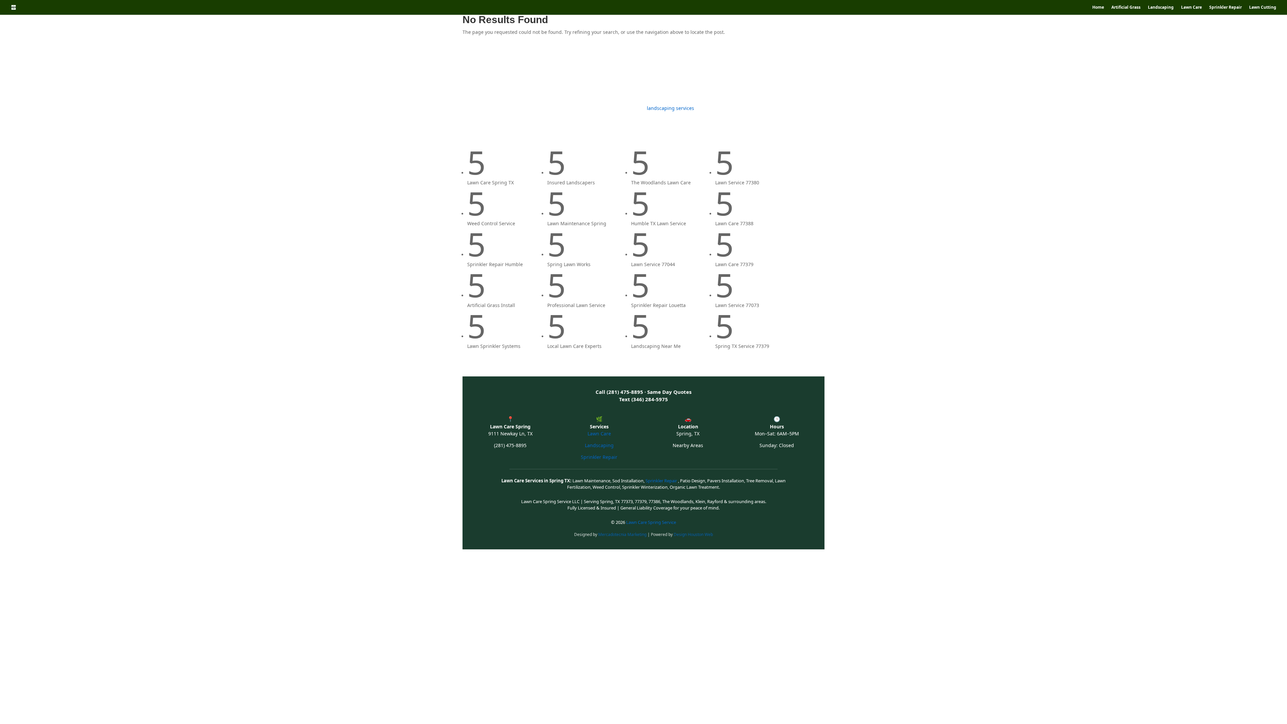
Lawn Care (1191, 7)
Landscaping (1161, 7)
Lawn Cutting (1262, 7)
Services (545, 73)
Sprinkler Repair (1225, 7)
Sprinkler (622, 73)
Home (1098, 7)
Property (785, 73)
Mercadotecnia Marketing (623, 534)
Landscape (516, 73)
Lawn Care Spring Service (651, 522)
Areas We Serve (706, 73)
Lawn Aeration (664, 73)
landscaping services (670, 108)
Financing (749, 73)
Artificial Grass (1126, 7)
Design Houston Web (693, 534)
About (809, 73)
